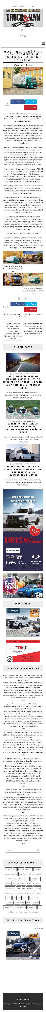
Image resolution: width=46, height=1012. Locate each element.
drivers (7, 883)
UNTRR (10, 912)
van (16, 912)
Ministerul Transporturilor (25, 893)
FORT (29, 883)
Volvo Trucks (23, 317)
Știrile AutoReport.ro (24, 668)
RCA (19, 898)
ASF (14, 869)
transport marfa (21, 907)
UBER (40, 907)
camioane (37, 869)
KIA (23, 888)
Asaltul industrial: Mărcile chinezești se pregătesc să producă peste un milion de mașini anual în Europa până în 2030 (23, 761)
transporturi (32, 907)
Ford (13, 883)
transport (36, 902)
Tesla (28, 902)
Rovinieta (10, 902)
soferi (23, 902)
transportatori (8, 907)
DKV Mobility (35, 879)
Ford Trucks (21, 883)
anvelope (8, 869)
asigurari (21, 869)
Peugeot (38, 893)
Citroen (31, 874)
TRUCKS (24, 314)
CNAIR (38, 874)
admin (30, 65)
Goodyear (36, 883)
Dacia (15, 879)
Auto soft (29, 869)
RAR (14, 898)
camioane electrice (11, 874)
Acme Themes (23, 1006)
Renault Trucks (35, 898)
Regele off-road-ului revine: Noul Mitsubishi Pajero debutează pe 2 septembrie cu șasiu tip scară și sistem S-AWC (23, 706)
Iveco (18, 888)
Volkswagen (23, 912)
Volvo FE (33, 314)
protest (8, 898)
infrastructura (10, 888)
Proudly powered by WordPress (15, 1004)
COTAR (8, 879)
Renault (25, 898)
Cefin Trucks (23, 874)
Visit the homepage (38, 928)
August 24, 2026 (16, 374)
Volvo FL (40, 314)
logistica (37, 888)
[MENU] (43, 43)
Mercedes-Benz (9, 893)
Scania (17, 902)
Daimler (21, 879)
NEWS (7, 314)
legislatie (29, 888)
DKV (27, 879)
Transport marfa (15, 314)
